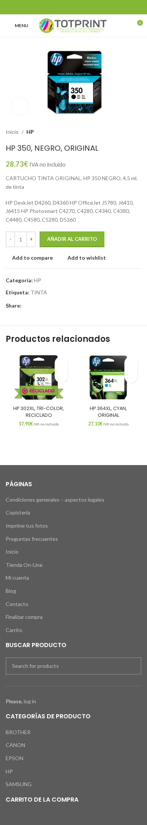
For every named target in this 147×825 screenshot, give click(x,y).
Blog (11, 591)
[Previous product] (122, 132)
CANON (15, 745)
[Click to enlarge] (19, 106)
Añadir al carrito (72, 239)
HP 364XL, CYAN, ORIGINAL (108, 411)
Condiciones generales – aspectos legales (55, 499)
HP (30, 132)
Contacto (17, 604)
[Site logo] (73, 25)
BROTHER (18, 732)
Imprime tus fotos (27, 525)
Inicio (12, 132)
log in (30, 701)
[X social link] (64, 7)
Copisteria (18, 512)
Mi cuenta (17, 577)
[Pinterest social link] (73, 7)
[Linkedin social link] (83, 7)
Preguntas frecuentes (32, 539)
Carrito (14, 630)
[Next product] (137, 132)
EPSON (14, 758)
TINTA (39, 292)
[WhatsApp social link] (92, 7)
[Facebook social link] (54, 7)
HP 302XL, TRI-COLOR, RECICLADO (38, 411)
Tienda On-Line (24, 565)
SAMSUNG (19, 784)
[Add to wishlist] (61, 363)
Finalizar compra (24, 617)
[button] (61, 376)
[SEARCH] (132, 666)
